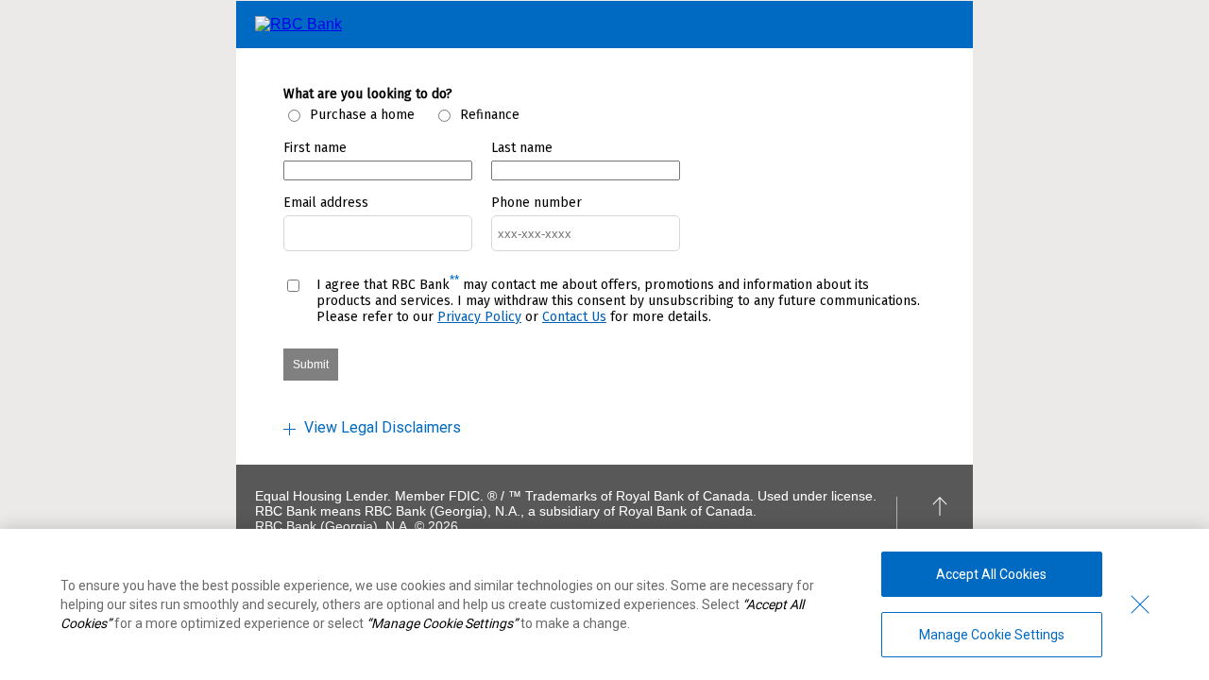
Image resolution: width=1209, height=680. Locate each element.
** (454, 280)
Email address (325, 203)
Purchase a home (362, 115)
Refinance (489, 115)
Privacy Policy (479, 317)
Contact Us (574, 317)
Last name (522, 148)
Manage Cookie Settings (991, 634)
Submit (311, 364)
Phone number (536, 203)
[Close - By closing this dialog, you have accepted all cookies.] (1140, 604)
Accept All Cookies (991, 574)
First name (315, 148)
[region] (604, 604)
